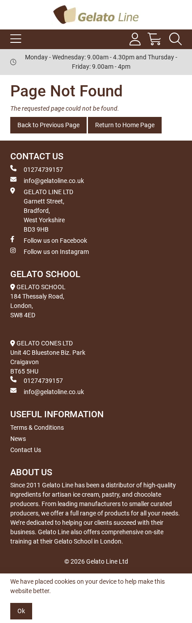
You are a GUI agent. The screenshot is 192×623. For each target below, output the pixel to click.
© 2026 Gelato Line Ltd (96, 561)
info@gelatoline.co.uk (54, 180)
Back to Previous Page (48, 125)
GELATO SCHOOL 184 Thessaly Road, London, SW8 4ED (38, 301)
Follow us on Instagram (56, 251)
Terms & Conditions (37, 427)
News (18, 438)
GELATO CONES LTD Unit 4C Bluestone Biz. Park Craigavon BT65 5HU (47, 357)
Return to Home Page (124, 125)
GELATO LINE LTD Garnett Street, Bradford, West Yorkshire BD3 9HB (48, 210)
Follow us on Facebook (55, 240)
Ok (21, 611)
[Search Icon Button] (175, 39)
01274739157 (43, 169)
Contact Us (25, 449)
